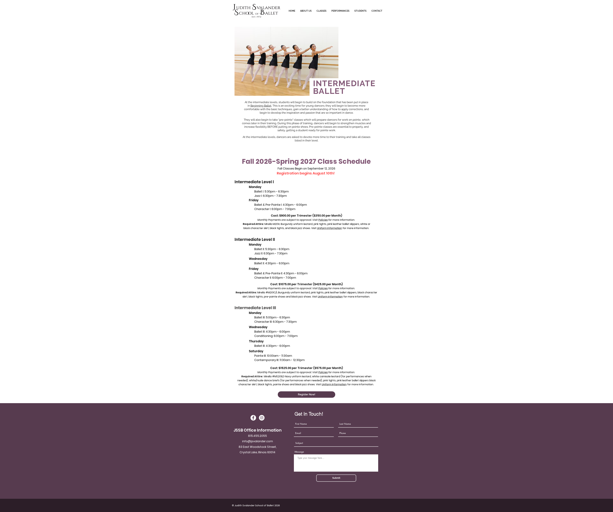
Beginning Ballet (260, 105)
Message (299, 452)
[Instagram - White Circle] (262, 418)
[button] (321, 11)
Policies (323, 220)
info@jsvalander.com (257, 441)
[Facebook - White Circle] (253, 418)
